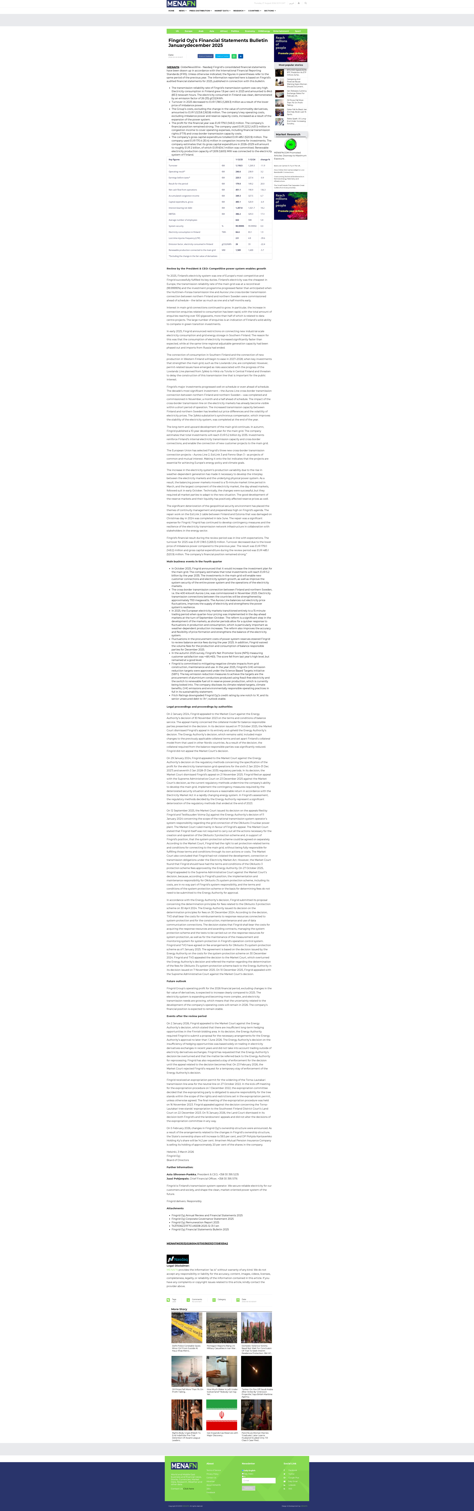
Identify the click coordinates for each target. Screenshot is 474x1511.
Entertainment (277, 31)
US (174, 31)
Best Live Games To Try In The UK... (287, 166)
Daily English (249, 1470)
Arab (201, 31)
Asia (212, 31)
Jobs (208, 1489)
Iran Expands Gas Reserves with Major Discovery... (222, 1434)
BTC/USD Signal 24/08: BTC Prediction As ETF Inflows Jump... (297, 72)
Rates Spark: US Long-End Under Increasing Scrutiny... (296, 121)
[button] (299, 3)
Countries (253, 11)
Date (171, 55)
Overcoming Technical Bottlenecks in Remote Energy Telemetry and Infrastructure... (289, 179)
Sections (269, 11)
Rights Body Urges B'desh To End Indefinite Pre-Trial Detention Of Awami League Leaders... (186, 1437)
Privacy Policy (212, 1474)
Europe (189, 31)
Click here (188, 1488)
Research (238, 11)
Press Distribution (199, 11)
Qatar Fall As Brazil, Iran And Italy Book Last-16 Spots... (297, 111)
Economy (250, 31)
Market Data (222, 11)
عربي (291, 3)
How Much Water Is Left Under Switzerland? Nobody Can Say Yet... (222, 1392)
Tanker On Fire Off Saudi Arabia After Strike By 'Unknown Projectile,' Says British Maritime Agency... (257, 1393)
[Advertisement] (238, 20)
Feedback (211, 1492)
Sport (296, 31)
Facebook (292, 1470)
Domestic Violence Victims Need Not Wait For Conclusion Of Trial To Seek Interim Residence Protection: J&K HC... (257, 1349)
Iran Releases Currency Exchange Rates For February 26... (297, 93)
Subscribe (248, 1488)
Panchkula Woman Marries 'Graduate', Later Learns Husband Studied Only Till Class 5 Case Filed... (255, 1437)
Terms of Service (214, 1470)
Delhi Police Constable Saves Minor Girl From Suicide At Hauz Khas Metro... (186, 1348)
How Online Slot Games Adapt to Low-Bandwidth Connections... (289, 171)
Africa (223, 31)
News (182, 11)
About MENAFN (214, 1485)
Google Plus (293, 1478)
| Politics (234, 31)
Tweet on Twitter (223, 56)
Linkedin (292, 1485)
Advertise (211, 1481)
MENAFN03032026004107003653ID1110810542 (197, 1243)
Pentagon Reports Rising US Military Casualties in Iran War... (222, 1347)
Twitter (291, 1474)
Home (171, 11)
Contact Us (211, 1478)
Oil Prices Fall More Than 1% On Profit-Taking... (295, 102)
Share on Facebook (205, 56)
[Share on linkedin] (240, 56)
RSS (290, 1489)
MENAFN (173, 67)
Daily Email (292, 1481)
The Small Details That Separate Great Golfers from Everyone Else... (289, 186)
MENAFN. (186, 1506)
